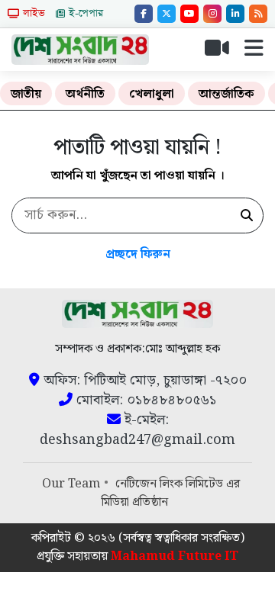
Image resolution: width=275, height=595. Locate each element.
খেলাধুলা (151, 94)
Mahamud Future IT (174, 556)
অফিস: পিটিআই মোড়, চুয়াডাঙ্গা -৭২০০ (143, 381)
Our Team (71, 484)
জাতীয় (26, 94)
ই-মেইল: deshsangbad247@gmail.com (137, 430)
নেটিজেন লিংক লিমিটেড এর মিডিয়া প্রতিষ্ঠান (171, 493)
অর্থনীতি (85, 94)
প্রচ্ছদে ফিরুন (137, 254)
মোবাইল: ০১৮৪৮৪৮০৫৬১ (144, 400)
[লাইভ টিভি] (223, 52)
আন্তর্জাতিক (226, 94)
